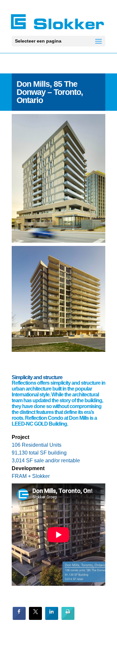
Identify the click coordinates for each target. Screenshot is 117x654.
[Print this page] (67, 618)
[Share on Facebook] (19, 618)
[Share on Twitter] (35, 618)
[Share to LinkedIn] (51, 618)
